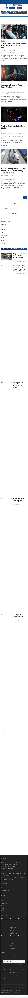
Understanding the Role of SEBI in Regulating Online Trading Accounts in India (13, 170)
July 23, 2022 (16, 261)
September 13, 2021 (17, 618)
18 (7, 972)
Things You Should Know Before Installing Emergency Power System (20, 256)
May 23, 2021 (16, 389)
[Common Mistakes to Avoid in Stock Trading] (14, 72)
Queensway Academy (17, 92)
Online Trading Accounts (16, 178)
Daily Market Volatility (7, 52)
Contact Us (18, 987)
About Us (24, 987)
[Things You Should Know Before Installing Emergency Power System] (6, 253)
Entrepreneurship (5, 221)
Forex (13, 133)
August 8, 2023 (5, 175)
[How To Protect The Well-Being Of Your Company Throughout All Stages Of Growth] (6, 265)
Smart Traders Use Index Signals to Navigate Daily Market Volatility (13, 45)
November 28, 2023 (6, 90)
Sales (2, 240)
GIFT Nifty (14, 52)
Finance (3, 227)
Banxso (4, 133)
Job (2, 232)
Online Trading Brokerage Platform (12, 136)
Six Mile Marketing (6, 990)
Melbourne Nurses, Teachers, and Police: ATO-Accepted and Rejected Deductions (12, 863)
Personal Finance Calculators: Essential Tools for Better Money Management (12, 878)
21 (17, 972)
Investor (9, 178)
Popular (5, 248)
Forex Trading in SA (19, 133)
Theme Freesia (19, 990)
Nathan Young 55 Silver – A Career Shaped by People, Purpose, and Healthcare (13, 867)
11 (7, 969)
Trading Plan (22, 136)
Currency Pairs (9, 133)
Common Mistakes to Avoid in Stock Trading (12, 86)
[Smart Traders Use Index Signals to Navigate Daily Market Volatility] (14, 31)
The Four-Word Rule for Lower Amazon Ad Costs (12, 871)
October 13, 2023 (5, 131)
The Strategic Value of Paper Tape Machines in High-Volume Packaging (13, 874)
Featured (3, 224)
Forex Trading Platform (12, 134)
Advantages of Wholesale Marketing (18, 615)
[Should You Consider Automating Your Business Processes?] (6, 498)
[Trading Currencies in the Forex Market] (14, 114)
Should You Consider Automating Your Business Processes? (18, 500)
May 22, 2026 (5, 50)
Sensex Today (19, 52)
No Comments (13, 50)
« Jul (2, 980)
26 (10, 975)
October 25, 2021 (17, 504)
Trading (3, 40)
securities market (12, 179)
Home (12, 987)
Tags (22, 248)
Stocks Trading (7, 93)
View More (5, 62)
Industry (3, 229)
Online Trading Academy (8, 92)
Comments (14, 248)
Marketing (3, 237)
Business (3, 218)
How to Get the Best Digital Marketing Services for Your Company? (18, 384)
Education (5, 178)
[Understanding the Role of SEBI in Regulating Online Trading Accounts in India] (14, 156)
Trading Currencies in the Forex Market (13, 127)
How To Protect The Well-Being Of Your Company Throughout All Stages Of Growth (19, 268)
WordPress (3, 992)
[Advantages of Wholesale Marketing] (6, 614)
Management (4, 235)
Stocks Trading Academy (16, 93)
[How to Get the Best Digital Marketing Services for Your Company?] (6, 382)
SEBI (7, 179)
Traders (23, 52)
